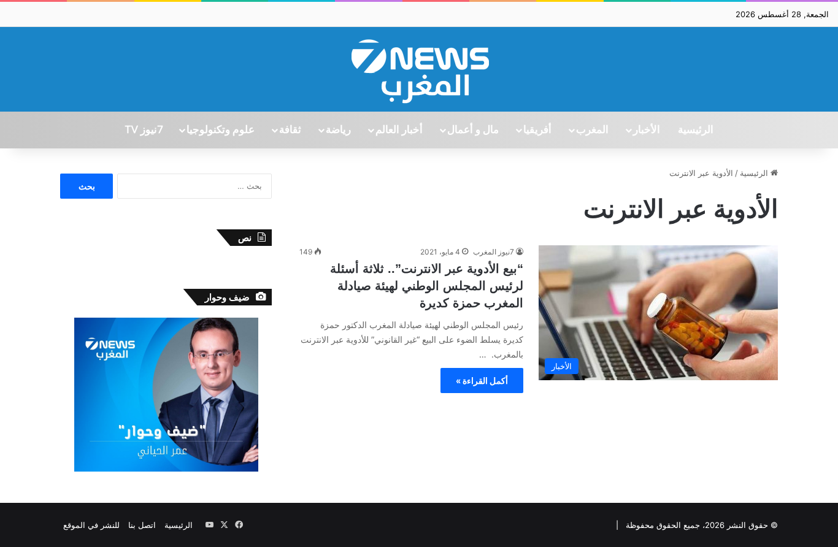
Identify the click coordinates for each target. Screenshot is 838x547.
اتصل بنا (142, 525)
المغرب (592, 130)
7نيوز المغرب (493, 251)
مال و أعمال (473, 130)
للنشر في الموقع (91, 525)
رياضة (338, 130)
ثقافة (290, 130)
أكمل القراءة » (482, 380)
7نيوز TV (144, 130)
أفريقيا (537, 130)
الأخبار (646, 130)
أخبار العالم (399, 130)
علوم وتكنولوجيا (220, 130)
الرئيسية (695, 130)
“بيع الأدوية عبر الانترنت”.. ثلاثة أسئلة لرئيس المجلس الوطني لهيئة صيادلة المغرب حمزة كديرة (426, 286)
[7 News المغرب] (419, 69)
